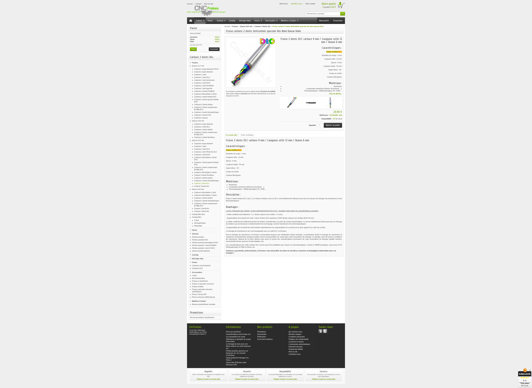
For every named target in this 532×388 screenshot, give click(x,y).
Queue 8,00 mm (198, 189)
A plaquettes (196, 217)
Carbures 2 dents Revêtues (204, 137)
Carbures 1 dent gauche (203, 88)
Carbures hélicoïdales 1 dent (205, 192)
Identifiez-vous (296, 4)
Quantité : (313, 125)
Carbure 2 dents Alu (201, 183)
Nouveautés (324, 20)
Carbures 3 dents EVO (202, 115)
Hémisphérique (200, 223)
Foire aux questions (233, 332)
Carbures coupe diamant (203, 72)
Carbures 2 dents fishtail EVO (205, 97)
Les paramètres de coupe (235, 337)
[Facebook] (321, 331)
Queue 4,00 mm (198, 121)
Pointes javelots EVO (200, 240)
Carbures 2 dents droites (203, 105)
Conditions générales (297, 337)
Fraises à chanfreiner (200, 281)
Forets (257, 20)
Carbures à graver (201, 118)
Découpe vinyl (244, 20)
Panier (193, 28)
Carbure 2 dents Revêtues (204, 175)
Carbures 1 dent (200, 75)
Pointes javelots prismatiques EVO (205, 243)
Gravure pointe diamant (201, 251)
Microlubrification (198, 278)
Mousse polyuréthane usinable (203, 304)
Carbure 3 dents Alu (201, 186)
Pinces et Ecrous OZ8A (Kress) (203, 297)
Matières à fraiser (288, 20)
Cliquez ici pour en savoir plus (208, 379)
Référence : (324, 115)
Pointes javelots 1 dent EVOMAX (204, 245)
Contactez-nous (294, 354)
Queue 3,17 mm (198, 66)
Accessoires (270, 20)
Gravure (220, 20)
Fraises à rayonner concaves (203, 284)
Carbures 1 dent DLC (202, 77)
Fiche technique (247, 135)
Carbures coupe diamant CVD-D (206, 69)
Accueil (227, 26)
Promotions (338, 20)
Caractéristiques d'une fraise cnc (238, 334)
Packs (210, 20)
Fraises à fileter (198, 287)
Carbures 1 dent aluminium (204, 80)
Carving (232, 20)
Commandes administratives (299, 344)
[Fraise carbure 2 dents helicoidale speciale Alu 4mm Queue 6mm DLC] (291, 102)
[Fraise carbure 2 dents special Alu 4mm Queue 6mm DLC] (310, 102)
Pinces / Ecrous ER (199, 294)
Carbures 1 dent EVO (202, 83)
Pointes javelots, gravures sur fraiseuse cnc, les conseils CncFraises (237, 353)
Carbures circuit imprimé (201, 266)
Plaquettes (198, 226)
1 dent (196, 220)
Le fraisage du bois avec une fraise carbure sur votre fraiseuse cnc (238, 346)
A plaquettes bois (198, 214)
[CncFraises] (206, 11)
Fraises (199, 20)
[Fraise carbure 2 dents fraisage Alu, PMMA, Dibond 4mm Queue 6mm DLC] (330, 102)
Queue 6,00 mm (198, 140)
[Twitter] (325, 331)
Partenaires (261, 337)
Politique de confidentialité (299, 339)
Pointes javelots (198, 237)
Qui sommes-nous (295, 332)
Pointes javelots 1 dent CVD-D (203, 248)
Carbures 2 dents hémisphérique (206, 112)
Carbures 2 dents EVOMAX (204, 91)
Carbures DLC (197, 268)
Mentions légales (295, 334)
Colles (194, 276)
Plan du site (293, 352)
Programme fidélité (296, 349)
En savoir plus (231, 135)
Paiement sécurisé (296, 347)
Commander (214, 49)
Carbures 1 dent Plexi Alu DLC (205, 152)
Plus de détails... (335, 94)
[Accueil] (190, 20)
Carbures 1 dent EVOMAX (204, 86)
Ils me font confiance (265, 339)
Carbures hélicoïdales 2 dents (205, 94)
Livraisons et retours (296, 342)
